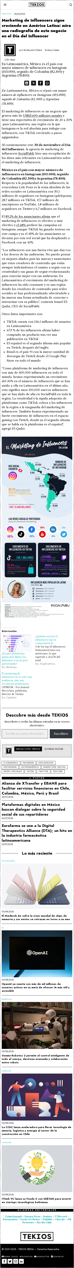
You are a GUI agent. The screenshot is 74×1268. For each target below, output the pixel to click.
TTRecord (61, 1216)
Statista (47, 1216)
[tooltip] (26, 83)
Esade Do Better (30, 1219)
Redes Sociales (13, 771)
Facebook (28, 762)
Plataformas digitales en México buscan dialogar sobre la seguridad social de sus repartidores (33, 809)
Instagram (10, 767)
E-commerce (11, 762)
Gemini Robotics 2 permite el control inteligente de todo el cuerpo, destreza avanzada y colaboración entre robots (35, 1059)
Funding (6, 1142)
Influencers (46, 762)
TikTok (30, 771)
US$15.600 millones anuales (42, 115)
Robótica (7, 999)
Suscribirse (61, 733)
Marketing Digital (54, 767)
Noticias (6, 14)
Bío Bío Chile (44, 1222)
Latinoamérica (30, 767)
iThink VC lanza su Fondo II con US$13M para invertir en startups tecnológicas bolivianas (36, 1200)
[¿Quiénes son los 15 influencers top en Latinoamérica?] (52, 650)
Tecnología (8, 861)
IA (3, 927)
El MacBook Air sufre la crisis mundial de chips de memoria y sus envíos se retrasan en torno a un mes (36, 917)
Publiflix (47, 1219)
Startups (6, 1071)
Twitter (43, 771)
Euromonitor (10, 1219)
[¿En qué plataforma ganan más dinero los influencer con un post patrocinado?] (17, 643)
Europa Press (32, 1216)
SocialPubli (26, 153)
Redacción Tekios (33, 50)
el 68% (21, 225)
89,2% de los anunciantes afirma (28, 216)
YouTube (58, 771)
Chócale (60, 1219)
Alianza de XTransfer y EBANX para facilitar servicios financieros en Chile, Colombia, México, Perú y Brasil (36, 788)
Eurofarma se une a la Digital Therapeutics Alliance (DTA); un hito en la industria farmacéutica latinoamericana (37, 833)
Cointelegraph (13, 1216)
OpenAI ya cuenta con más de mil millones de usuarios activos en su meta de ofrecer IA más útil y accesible (36, 987)
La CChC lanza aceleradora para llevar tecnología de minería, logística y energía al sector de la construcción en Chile (36, 1130)
